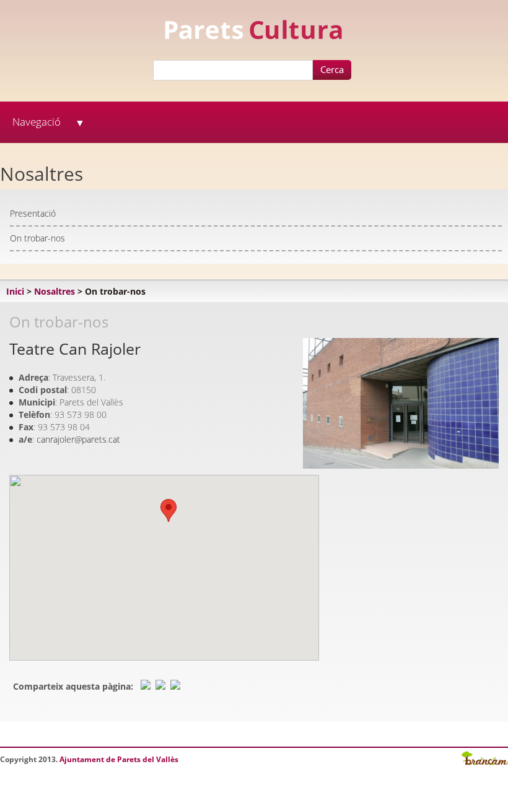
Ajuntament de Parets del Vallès (118, 759)
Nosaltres (54, 291)
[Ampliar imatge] (401, 465)
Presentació (33, 213)
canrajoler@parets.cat (78, 439)
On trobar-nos (37, 238)
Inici (15, 291)
